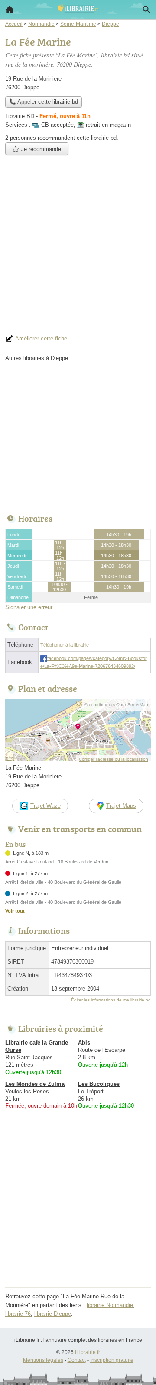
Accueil (9, 9)
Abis (84, 1042)
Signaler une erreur (28, 607)
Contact (77, 1360)
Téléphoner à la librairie (64, 644)
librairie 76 (18, 1314)
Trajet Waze (45, 805)
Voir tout (15, 910)
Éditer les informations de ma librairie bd (111, 999)
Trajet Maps (121, 805)
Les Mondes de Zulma (35, 1084)
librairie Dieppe (52, 1314)
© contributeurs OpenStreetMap (116, 704)
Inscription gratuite (111, 1360)
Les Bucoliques (99, 1084)
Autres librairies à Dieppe (36, 358)
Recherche (146, 9)
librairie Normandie (110, 1305)
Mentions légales (43, 1360)
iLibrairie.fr (87, 1352)
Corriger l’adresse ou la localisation (113, 759)
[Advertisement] (78, 247)
